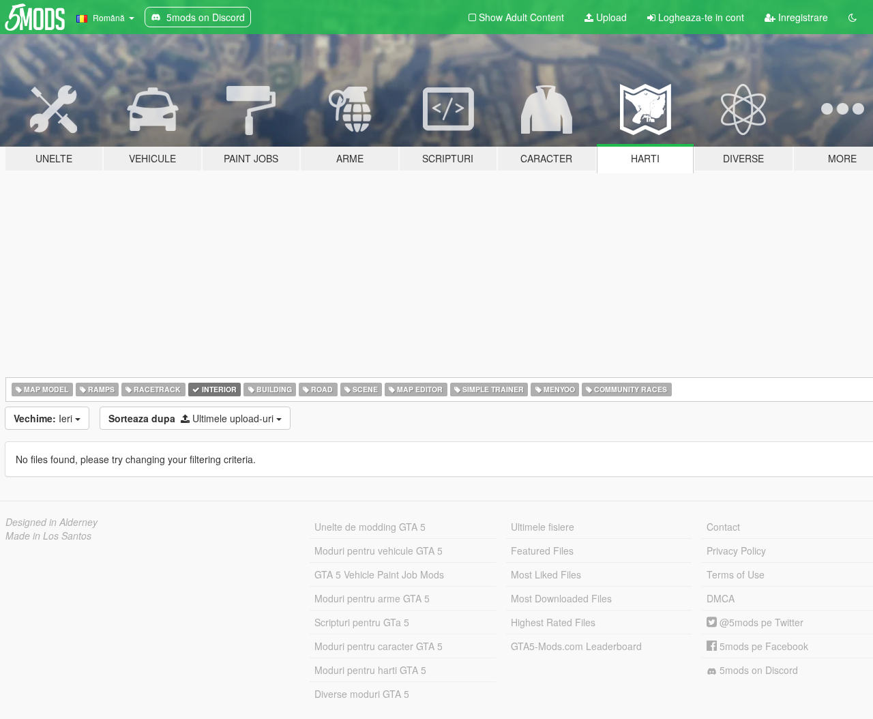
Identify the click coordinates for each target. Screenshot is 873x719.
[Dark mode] (852, 17)
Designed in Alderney (51, 522)
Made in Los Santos (48, 535)
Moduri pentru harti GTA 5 (370, 670)
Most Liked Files (546, 574)
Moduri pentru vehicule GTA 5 (378, 550)
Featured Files (542, 550)
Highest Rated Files (553, 622)
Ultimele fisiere (542, 526)
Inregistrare (801, 17)
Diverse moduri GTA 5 (361, 694)
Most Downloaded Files (561, 598)
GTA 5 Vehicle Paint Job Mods (379, 574)
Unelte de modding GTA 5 (370, 526)
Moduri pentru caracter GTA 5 (378, 646)
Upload (610, 17)
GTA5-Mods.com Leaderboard (576, 646)
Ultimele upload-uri (192, 418)
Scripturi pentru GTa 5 (361, 622)
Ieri (44, 418)
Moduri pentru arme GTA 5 (372, 598)
